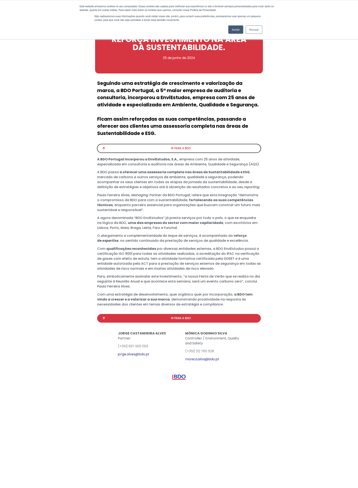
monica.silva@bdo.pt (202, 359)
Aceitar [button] (236, 29)
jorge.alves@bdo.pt (133, 354)
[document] (179, 244)
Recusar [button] (254, 29)
